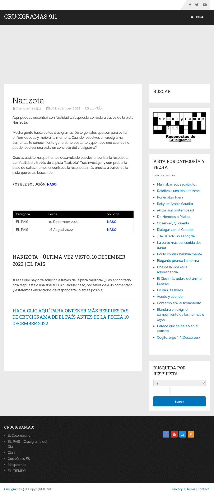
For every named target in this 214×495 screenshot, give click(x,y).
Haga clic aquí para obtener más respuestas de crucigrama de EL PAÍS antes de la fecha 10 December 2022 (71, 317)
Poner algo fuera (170, 197)
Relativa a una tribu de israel (179, 191)
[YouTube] (174, 434)
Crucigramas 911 (30, 16)
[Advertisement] (107, 55)
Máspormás (17, 465)
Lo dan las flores (170, 290)
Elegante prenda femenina (178, 261)
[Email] (182, 434)
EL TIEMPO (17, 471)
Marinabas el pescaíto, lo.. (177, 184)
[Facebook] (166, 434)
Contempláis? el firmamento (179, 303)
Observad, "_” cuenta (173, 223)
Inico (200, 17)
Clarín (12, 453)
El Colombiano (19, 436)
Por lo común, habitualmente (179, 254)
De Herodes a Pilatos (173, 217)
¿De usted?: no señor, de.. (176, 236)
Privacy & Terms (183, 489)
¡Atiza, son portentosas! (175, 210)
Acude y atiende (170, 297)
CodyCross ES (19, 459)
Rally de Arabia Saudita (175, 204)
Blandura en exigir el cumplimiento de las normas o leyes (180, 315)
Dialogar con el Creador (175, 230)
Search (179, 401)
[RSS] (191, 434)
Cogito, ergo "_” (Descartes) (178, 338)
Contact (203, 489)
